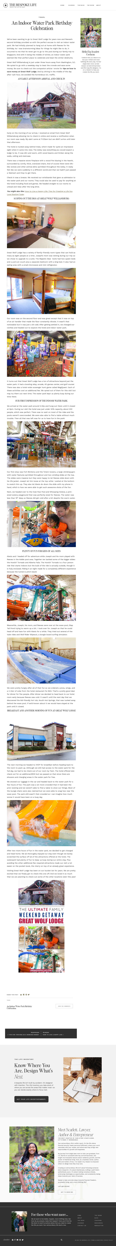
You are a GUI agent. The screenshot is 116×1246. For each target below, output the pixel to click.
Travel (42, 17)
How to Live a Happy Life (52, 1034)
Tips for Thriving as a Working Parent (24, 1034)
